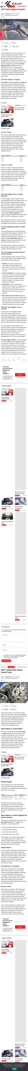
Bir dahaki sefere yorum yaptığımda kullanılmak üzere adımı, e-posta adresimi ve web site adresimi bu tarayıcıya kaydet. (15, 656)
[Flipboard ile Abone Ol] (13, 42)
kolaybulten (7, 13)
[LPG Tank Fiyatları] (7, 123)
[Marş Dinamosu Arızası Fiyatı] (20, 504)
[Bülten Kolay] (16, 4)
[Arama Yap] (4, 7)
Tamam (14, 1068)
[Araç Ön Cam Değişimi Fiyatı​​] (7, 566)
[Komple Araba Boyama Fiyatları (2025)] (7, 111)
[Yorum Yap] (10, 46)
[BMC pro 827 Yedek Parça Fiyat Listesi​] (21, 111)
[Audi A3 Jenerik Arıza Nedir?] (20, 566)
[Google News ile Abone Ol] (6, 42)
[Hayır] (26, 1066)
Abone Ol (20, 374)
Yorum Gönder (6, 660)
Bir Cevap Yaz (6, 627)
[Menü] (2, 2)
